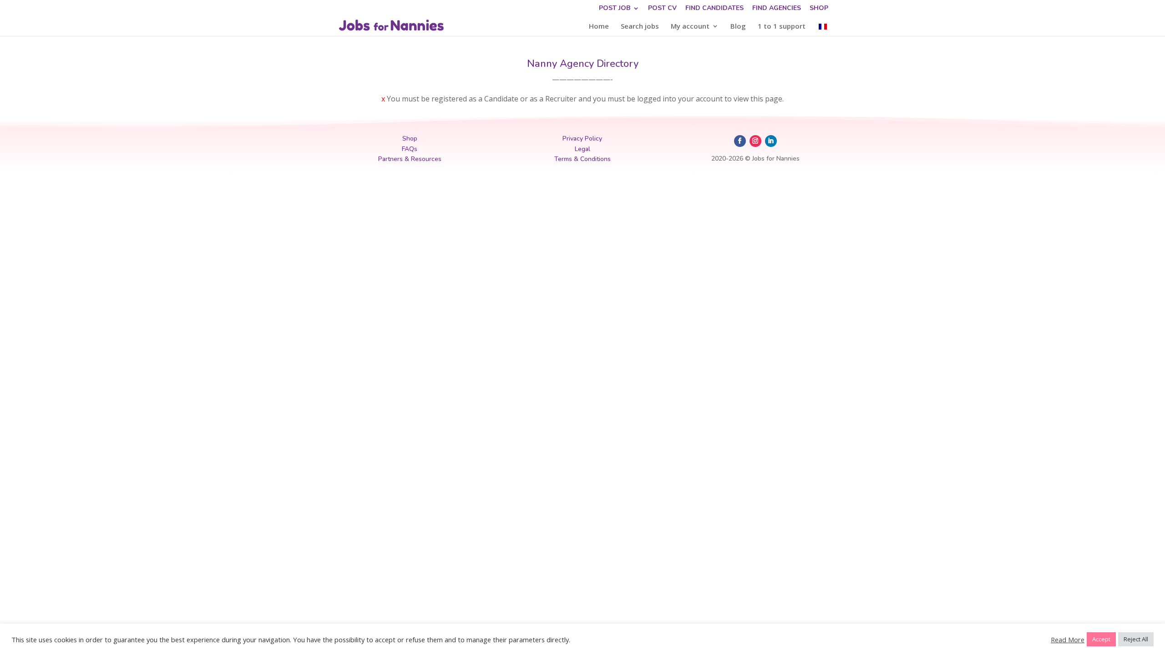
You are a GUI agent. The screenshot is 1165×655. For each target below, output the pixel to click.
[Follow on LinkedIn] (771, 141)
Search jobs (640, 26)
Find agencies (776, 8)
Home (599, 26)
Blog (738, 26)
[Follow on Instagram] (755, 141)
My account (690, 26)
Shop (819, 8)
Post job (614, 8)
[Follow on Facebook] (740, 141)
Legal (582, 149)
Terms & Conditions (582, 159)
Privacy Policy (582, 138)
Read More (1067, 639)
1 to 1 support (781, 26)
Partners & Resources (409, 159)
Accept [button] (1101, 639)
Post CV (662, 8)
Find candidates (714, 8)
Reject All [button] (1136, 639)
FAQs (409, 149)
